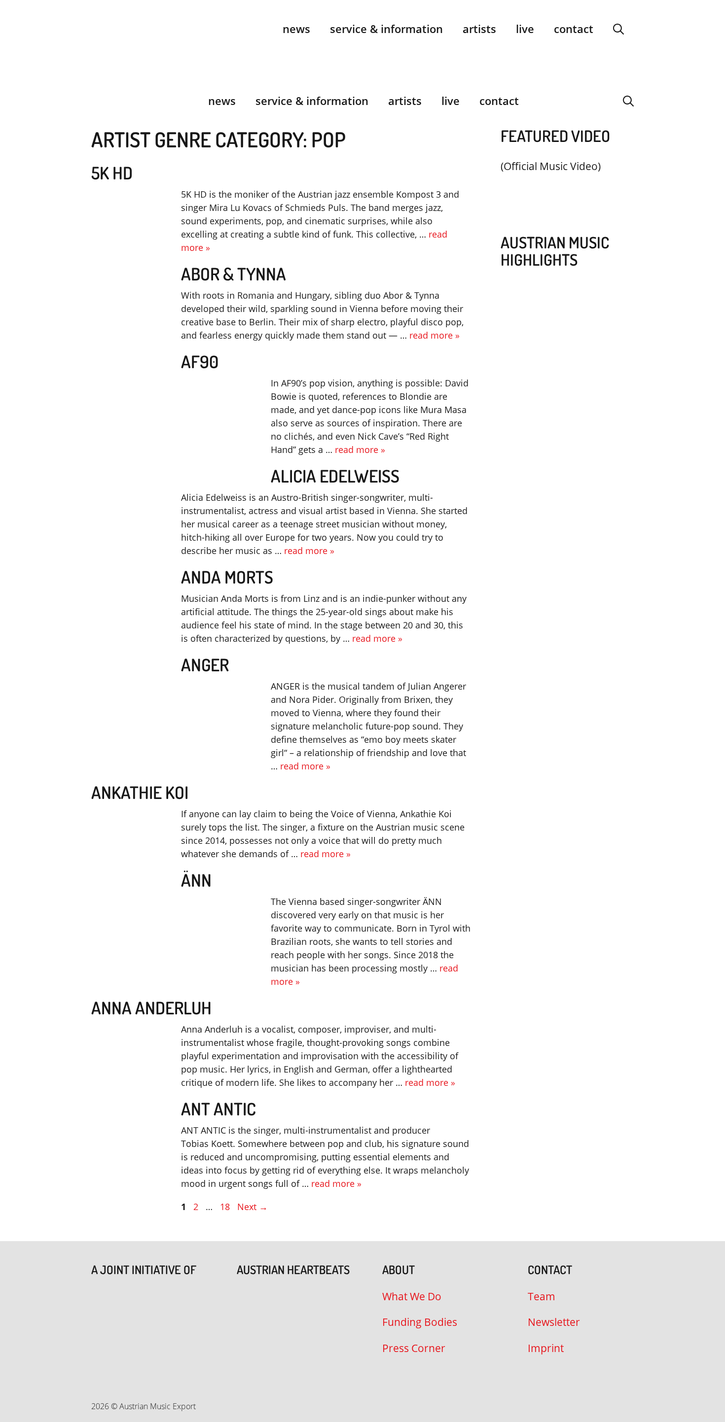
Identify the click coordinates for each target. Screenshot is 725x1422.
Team (541, 1296)
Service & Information (386, 28)
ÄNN (196, 880)
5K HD (112, 172)
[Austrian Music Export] (97, 100)
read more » (434, 335)
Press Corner (413, 1348)
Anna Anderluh (151, 1007)
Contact (573, 28)
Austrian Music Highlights (555, 251)
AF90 (199, 361)
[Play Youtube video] (562, 189)
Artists (479, 28)
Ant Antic (218, 1108)
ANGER (205, 664)
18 (225, 1207)
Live (525, 28)
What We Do (411, 1296)
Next (252, 1207)
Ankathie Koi (139, 792)
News (296, 28)
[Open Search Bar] (618, 28)
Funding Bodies (419, 1322)
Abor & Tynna (233, 273)
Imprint (546, 1348)
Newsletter (554, 1322)
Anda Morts (227, 577)
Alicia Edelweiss (335, 475)
